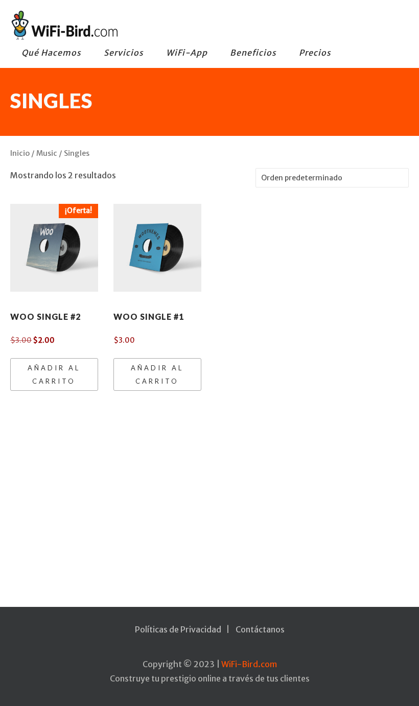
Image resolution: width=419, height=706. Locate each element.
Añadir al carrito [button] (54, 374)
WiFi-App (186, 53)
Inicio (20, 153)
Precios (315, 53)
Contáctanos (260, 629)
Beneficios (253, 53)
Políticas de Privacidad (178, 629)
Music (46, 153)
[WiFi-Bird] (201, 25)
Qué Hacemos (51, 53)
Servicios (124, 53)
